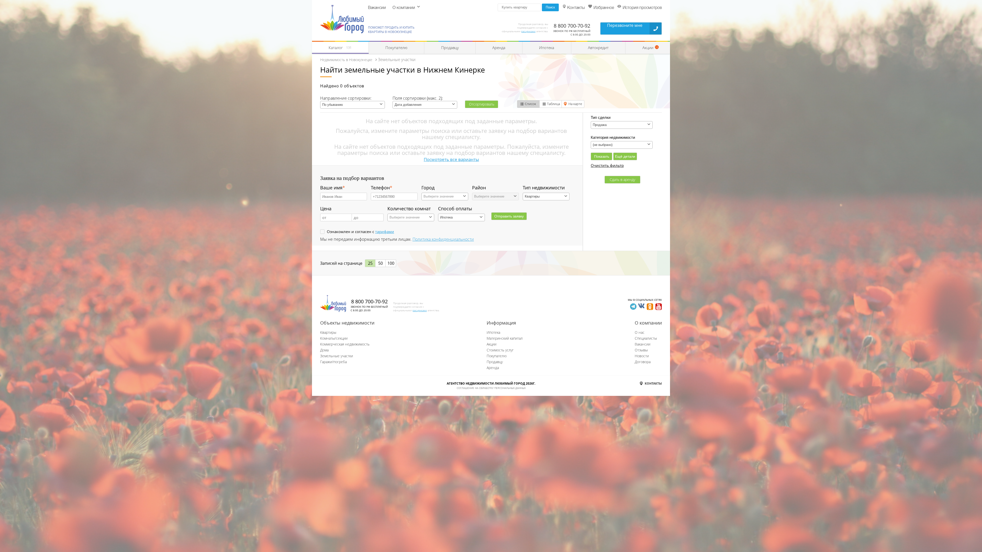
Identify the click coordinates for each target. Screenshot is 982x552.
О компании (404, 8)
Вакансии (377, 8)
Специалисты (646, 338)
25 (370, 263)
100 (390, 263)
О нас (639, 332)
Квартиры (328, 332)
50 (380, 263)
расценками (528, 31)
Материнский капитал (505, 338)
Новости (642, 355)
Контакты (576, 8)
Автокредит (598, 47)
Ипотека (546, 47)
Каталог (340, 47)
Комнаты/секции (334, 338)
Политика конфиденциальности (443, 239)
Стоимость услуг (500, 350)
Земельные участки (336, 355)
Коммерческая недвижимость (345, 344)
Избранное (604, 8)
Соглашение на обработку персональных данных (491, 388)
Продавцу (450, 47)
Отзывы (641, 350)
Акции (491, 344)
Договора (643, 361)
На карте (575, 103)
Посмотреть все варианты (451, 159)
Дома (324, 350)
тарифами (384, 231)
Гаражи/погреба (333, 361)
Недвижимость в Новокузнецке (346, 59)
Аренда (498, 47)
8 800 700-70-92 (572, 25)
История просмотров (642, 8)
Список (530, 103)
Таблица (553, 103)
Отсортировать (481, 104)
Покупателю (396, 47)
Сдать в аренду (622, 179)
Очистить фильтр (607, 165)
